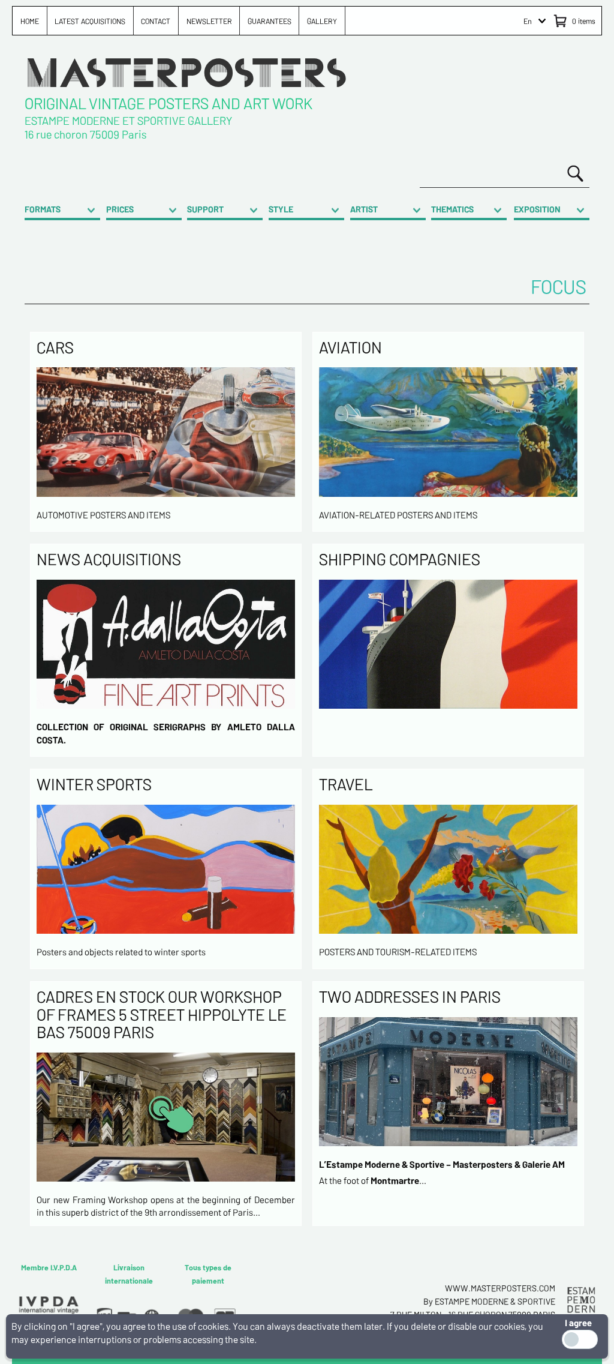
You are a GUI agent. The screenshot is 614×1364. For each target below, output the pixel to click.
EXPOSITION (537, 209)
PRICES (120, 209)
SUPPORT (205, 209)
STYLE (281, 209)
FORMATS (43, 209)
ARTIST (364, 209)
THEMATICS (452, 209)
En (527, 21)
